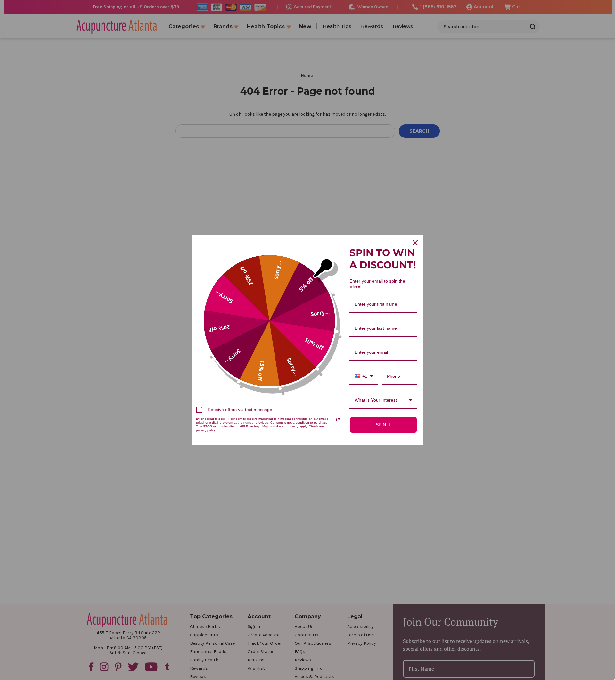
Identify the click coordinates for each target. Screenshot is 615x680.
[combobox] (363, 377)
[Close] (415, 242)
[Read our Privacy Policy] (338, 420)
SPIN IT (383, 424)
